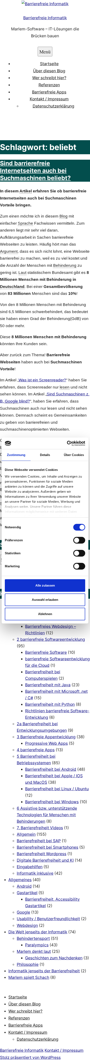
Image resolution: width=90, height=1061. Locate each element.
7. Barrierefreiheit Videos (40, 827)
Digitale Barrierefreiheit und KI (45, 860)
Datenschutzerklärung (53, 106)
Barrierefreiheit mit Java (48, 684)
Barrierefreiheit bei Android (50, 769)
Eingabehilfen (29, 866)
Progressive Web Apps (46, 743)
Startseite (49, 63)
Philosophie (28, 964)
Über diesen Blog (49, 70)
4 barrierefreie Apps (36, 749)
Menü (45, 51)
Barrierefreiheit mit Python (50, 704)
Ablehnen (45, 613)
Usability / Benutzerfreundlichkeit (48, 918)
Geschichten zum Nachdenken (53, 957)
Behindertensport (33, 938)
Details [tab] (45, 455)
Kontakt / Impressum (49, 98)
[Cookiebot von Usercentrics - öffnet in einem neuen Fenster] (67, 443)
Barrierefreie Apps (49, 92)
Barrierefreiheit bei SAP (39, 840)
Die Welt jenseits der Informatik (37, 931)
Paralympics (37, 944)
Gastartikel (27, 892)
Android (24, 886)
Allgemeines (20, 879)
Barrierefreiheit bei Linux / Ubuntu (57, 788)
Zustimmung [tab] (16, 455)
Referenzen (49, 84)
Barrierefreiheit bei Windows (52, 801)
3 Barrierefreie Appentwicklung (46, 736)
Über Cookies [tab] (74, 455)
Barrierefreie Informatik (45, 17)
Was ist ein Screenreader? (42, 380)
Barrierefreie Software (46, 652)
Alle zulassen (45, 585)
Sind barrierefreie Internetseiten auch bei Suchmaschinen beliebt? (35, 170)
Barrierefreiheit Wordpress (41, 853)
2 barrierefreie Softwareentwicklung (51, 639)
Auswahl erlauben (45, 599)
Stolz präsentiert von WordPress (30, 1057)
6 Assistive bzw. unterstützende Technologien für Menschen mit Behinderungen (47, 815)
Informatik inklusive (35, 873)
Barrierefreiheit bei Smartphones (47, 847)
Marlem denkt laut (34, 951)
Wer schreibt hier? (49, 77)
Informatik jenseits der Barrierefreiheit (44, 970)
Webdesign (27, 925)
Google (23, 912)
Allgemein (26, 834)
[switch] (79, 540)
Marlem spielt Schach (28, 977)
